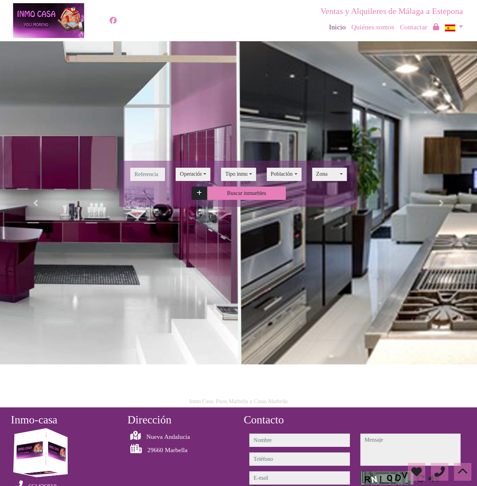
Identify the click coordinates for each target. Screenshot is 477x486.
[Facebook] (113, 20)
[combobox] (193, 174)
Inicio (337, 27)
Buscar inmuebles (246, 193)
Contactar (413, 27)
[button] (199, 193)
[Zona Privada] (436, 27)
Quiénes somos (372, 27)
